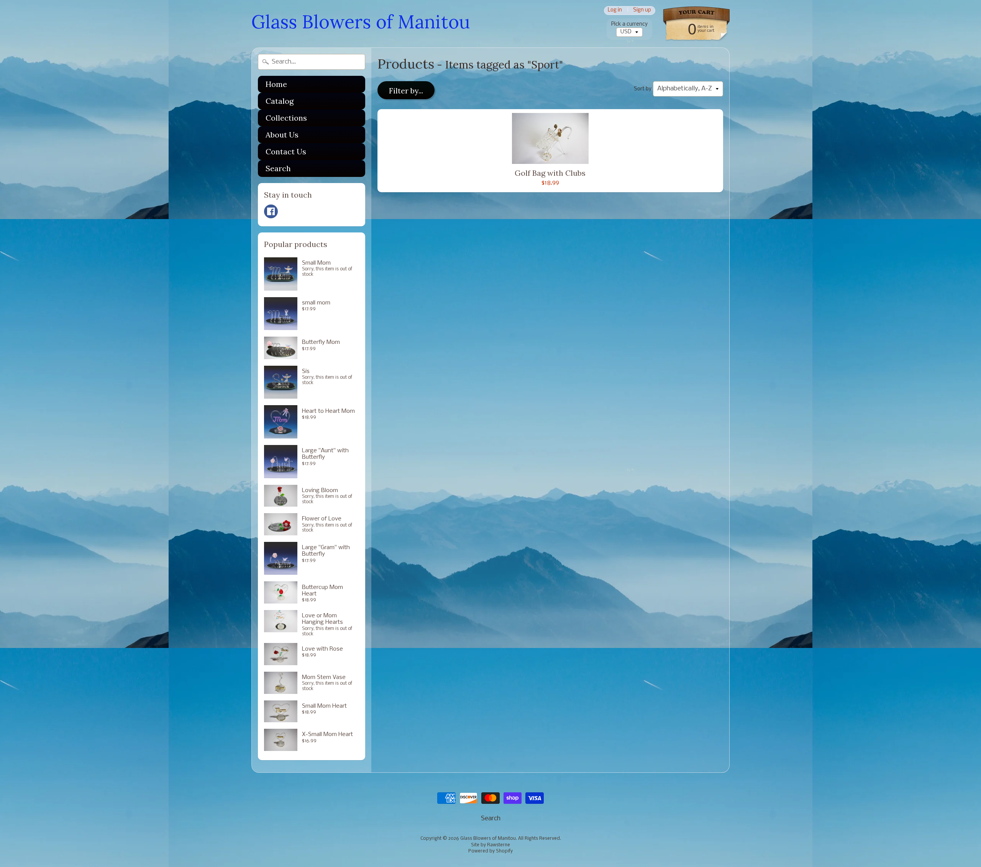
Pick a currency (629, 24)
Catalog (280, 101)
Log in (615, 10)
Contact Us (286, 151)
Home (276, 84)
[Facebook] (271, 211)
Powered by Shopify (490, 851)
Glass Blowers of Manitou (360, 21)
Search (278, 168)
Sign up (642, 10)
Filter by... (406, 90)
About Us (282, 134)
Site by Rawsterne (490, 845)
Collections (286, 118)
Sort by (642, 89)
